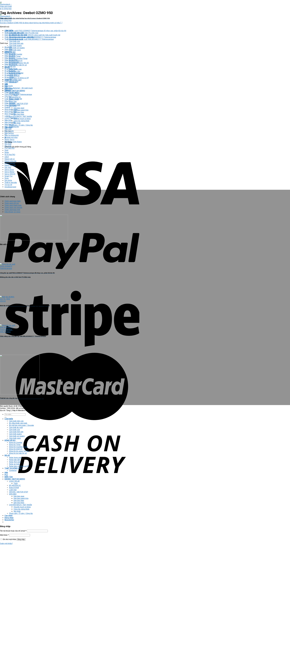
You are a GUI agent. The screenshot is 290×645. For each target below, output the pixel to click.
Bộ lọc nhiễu (9, 77)
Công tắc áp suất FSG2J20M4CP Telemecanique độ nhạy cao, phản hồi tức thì (35, 31)
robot (7, 157)
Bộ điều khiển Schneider (14, 73)
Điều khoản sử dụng (12, 212)
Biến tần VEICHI (11, 64)
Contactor (13, 470)
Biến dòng (8, 49)
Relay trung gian (15, 457)
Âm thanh (8, 47)
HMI (6, 473)
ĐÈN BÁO (13, 494)
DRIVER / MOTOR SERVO (15, 91)
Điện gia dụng (10, 103)
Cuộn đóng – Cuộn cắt (13, 99)
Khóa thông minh (11, 109)
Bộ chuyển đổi (10, 66)
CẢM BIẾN (9, 419)
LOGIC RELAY (14, 481)
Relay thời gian (15, 462)
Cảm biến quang (15, 46)
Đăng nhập (21, 539)
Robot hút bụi (10, 163)
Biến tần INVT (10, 56)
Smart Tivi (8, 176)
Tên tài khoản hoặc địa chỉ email (13, 531)
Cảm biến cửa (14, 41)
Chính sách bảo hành (13, 201)
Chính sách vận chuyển (13, 207)
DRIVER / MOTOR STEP (18, 104)
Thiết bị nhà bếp (11, 182)
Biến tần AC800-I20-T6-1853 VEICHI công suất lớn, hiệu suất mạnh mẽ (32, 35)
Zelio (16, 483)
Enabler (7, 107)
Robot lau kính (10, 165)
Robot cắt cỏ (10, 159)
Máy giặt (8, 129)
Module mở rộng (11, 137)
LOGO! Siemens (11, 118)
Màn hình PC (9, 124)
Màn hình (8, 120)
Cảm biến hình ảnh (16, 43)
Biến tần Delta (10, 54)
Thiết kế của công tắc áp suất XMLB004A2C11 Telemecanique (29, 39)
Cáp (6, 84)
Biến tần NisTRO (11, 60)
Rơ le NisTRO (10, 155)
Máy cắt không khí (12, 127)
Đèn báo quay (19, 108)
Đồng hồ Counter (15, 54)
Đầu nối (8, 101)
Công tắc (8, 90)
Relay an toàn (14, 464)
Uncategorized (10, 187)
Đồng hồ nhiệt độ (15, 449)
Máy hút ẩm (9, 131)
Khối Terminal (10, 114)
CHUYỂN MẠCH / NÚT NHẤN (20, 116)
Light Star (13, 101)
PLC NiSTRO (9, 148)
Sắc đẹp (8, 167)
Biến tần (8, 51)
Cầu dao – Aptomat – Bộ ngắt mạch (19, 88)
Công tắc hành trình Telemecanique (18, 94)
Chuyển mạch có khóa (22, 119)
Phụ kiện (8, 146)
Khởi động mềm (11, 112)
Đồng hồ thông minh (12, 105)
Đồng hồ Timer (15, 445)
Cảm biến (8, 79)
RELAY (7, 455)
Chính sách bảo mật (12, 210)
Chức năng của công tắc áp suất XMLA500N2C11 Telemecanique (30, 37)
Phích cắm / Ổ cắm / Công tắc (21, 125)
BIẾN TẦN (9, 477)
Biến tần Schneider (12, 62)
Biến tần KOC (10, 58)
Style (7, 178)
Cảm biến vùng (15, 50)
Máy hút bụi (9, 133)
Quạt (6, 150)
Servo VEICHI (10, 174)
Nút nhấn (17, 123)
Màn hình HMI (10, 122)
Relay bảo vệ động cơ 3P (19, 78)
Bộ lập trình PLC (11, 75)
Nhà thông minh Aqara (13, 142)
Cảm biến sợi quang (17, 48)
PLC (6, 475)
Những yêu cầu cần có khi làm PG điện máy (21, 33)
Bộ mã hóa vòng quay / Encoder (21, 425)
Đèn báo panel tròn (21, 110)
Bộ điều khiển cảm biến (18, 423)
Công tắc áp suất (11, 92)
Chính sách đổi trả (12, 203)
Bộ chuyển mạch (11, 69)
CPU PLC (8, 97)
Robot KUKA (14, 488)
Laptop (7, 116)
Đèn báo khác (19, 114)
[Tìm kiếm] (5, 417)
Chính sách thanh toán (13, 205)
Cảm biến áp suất (11, 82)
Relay (7, 152)
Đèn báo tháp (19, 112)
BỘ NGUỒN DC (15, 97)
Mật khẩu (4, 535)
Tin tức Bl (8, 185)
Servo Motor (9, 172)
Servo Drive (9, 170)
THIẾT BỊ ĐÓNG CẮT (13, 80)
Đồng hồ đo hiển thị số (18, 65)
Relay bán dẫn (14, 460)
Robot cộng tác (10, 161)
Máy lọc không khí (12, 135)
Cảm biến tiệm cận (16, 421)
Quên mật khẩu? (6, 543)
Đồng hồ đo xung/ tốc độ (19, 451)
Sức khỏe (8, 180)
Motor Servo (9, 140)
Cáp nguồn (9, 86)
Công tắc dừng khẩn (21, 121)
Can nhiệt (8, 516)
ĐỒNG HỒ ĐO (10, 440)
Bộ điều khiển (10, 71)
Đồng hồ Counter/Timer (18, 58)
